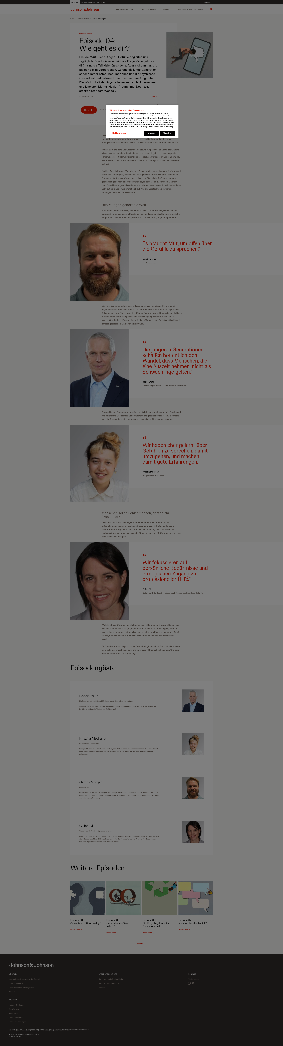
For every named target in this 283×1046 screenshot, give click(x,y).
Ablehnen (151, 133)
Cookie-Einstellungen (118, 133)
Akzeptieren (167, 133)
